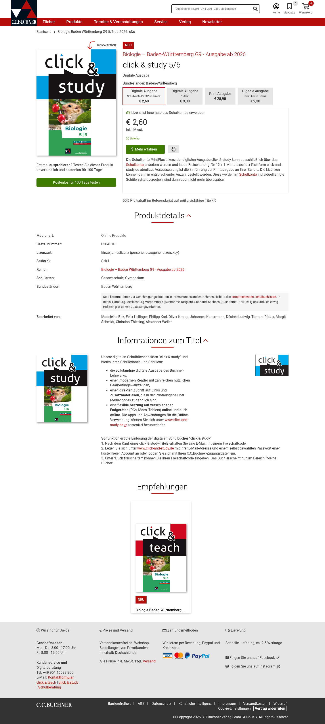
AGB (141, 703)
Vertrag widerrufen (270, 708)
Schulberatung (49, 687)
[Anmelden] (276, 7)
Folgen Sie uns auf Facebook (252, 658)
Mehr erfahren (146, 149)
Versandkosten (254, 703)
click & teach (46, 682)
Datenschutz (161, 703)
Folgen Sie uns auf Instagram (252, 666)
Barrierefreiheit (119, 703)
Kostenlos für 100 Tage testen (76, 182)
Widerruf (280, 703)
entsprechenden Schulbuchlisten (254, 297)
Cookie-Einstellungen (234, 708)
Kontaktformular (61, 677)
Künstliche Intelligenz (195, 703)
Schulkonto (135, 165)
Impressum (227, 703)
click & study (68, 682)
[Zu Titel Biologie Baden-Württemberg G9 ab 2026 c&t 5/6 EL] (161, 550)
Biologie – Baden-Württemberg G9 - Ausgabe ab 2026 (142, 269)
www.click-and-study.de (155, 448)
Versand (149, 661)
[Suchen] (255, 9)
